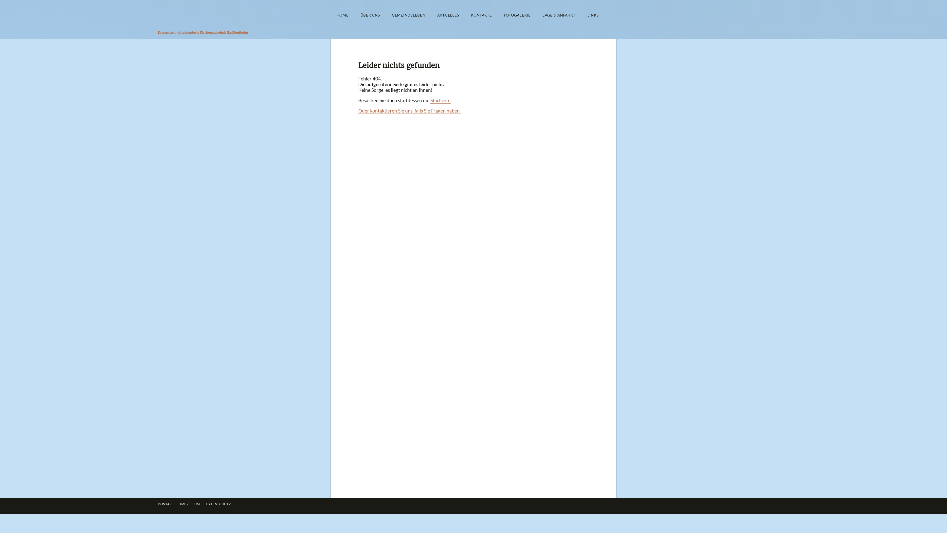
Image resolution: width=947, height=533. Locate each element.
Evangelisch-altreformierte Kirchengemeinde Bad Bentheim (203, 32)
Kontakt (166, 504)
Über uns (370, 15)
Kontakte (481, 15)
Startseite (440, 100)
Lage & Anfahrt (559, 15)
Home (343, 15)
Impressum (190, 504)
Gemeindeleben (408, 15)
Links (593, 15)
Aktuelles (448, 15)
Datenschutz (218, 504)
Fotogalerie (517, 15)
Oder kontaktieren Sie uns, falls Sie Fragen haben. (409, 111)
